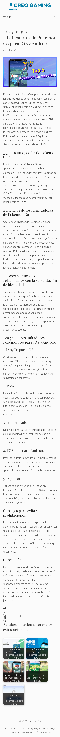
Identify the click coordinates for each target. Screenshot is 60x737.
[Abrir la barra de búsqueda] (55, 17)
